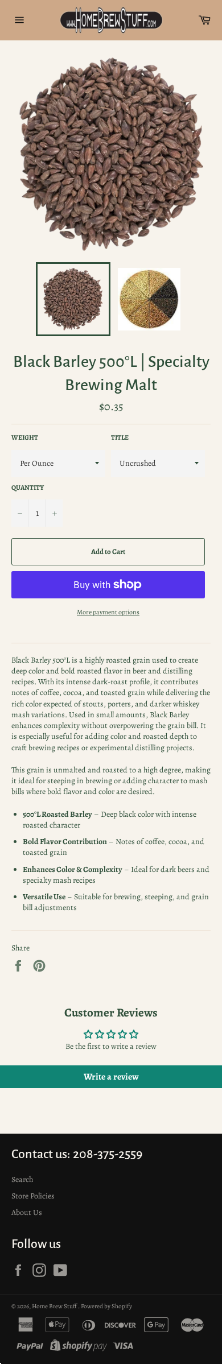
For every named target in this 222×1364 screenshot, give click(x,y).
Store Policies (33, 1196)
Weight (24, 437)
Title (120, 437)
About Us (26, 1212)
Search (22, 1179)
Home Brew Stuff (55, 1306)
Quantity (27, 487)
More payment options (108, 612)
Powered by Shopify (106, 1306)
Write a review (111, 1076)
